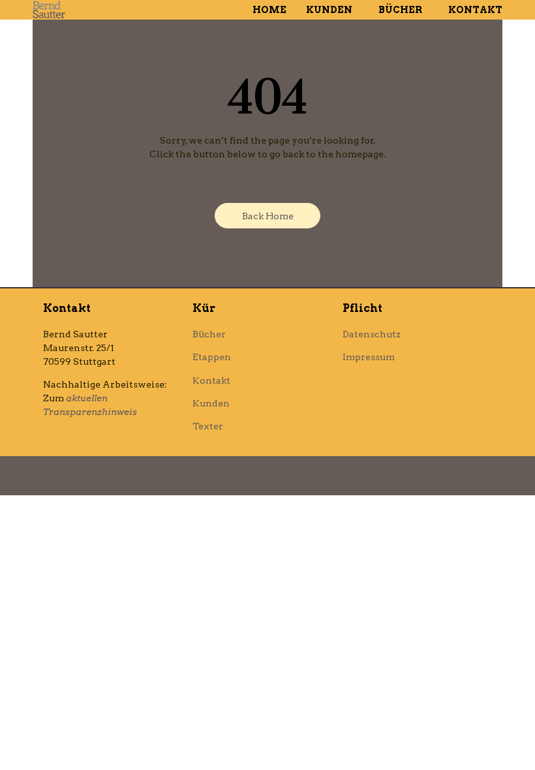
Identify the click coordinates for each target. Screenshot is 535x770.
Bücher (400, 10)
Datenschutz (372, 334)
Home (269, 10)
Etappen (211, 357)
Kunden (329, 10)
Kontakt (475, 10)
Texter (207, 426)
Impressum (369, 357)
